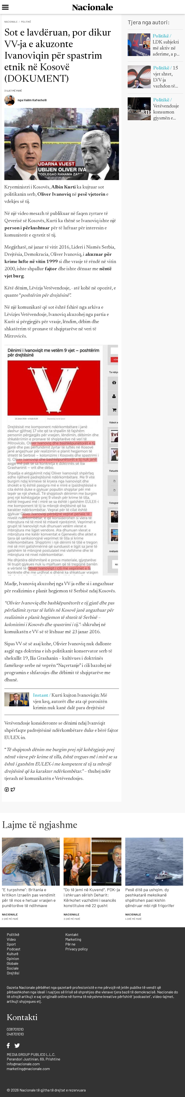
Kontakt (72, 934)
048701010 (15, 1034)
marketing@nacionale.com (28, 1068)
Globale (12, 963)
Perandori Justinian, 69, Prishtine (33, 1059)
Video (11, 939)
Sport (11, 944)
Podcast (13, 949)
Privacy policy (76, 949)
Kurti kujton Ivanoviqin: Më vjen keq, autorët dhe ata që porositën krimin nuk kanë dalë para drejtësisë (70, 701)
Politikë (26, 21)
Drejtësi (13, 973)
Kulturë (12, 953)
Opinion (13, 958)
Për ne (70, 944)
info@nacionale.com (23, 1063)
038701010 (15, 1029)
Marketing (73, 939)
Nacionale (11, 21)
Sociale (13, 968)
